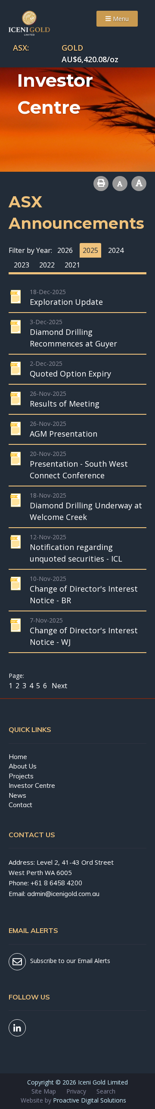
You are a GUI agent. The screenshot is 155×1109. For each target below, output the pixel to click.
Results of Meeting (64, 403)
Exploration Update (66, 302)
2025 (90, 250)
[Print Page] (100, 183)
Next (58, 685)
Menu (120, 19)
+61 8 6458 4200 (56, 883)
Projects (21, 776)
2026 (65, 250)
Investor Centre (32, 785)
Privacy (76, 1091)
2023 (21, 265)
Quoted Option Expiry (70, 373)
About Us (23, 766)
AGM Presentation (63, 433)
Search (105, 1091)
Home (18, 757)
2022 (47, 265)
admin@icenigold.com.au (63, 894)
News (17, 795)
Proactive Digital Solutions (89, 1100)
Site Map (43, 1091)
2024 (116, 250)
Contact (20, 805)
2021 (72, 265)
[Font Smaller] (119, 183)
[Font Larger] (138, 183)
